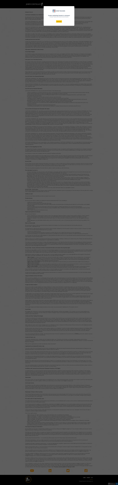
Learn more (59, 21)
